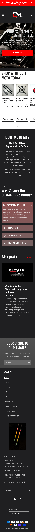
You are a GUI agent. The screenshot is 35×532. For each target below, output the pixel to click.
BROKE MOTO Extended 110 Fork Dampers (7, 100)
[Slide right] (22, 127)
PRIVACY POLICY (10, 406)
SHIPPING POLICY (11, 401)
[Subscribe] (28, 362)
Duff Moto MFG (14, 528)
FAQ (5, 392)
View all (30, 258)
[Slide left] (13, 127)
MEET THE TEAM (10, 387)
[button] (2, 14)
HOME (6, 377)
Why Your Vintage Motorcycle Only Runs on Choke (16, 289)
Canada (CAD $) (16, 514)
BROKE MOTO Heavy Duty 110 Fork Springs (22, 100)
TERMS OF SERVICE (11, 416)
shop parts (17, 53)
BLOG (6, 397)
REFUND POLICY (10, 411)
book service (17, 59)
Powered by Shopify (24, 528)
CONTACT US (9, 382)
